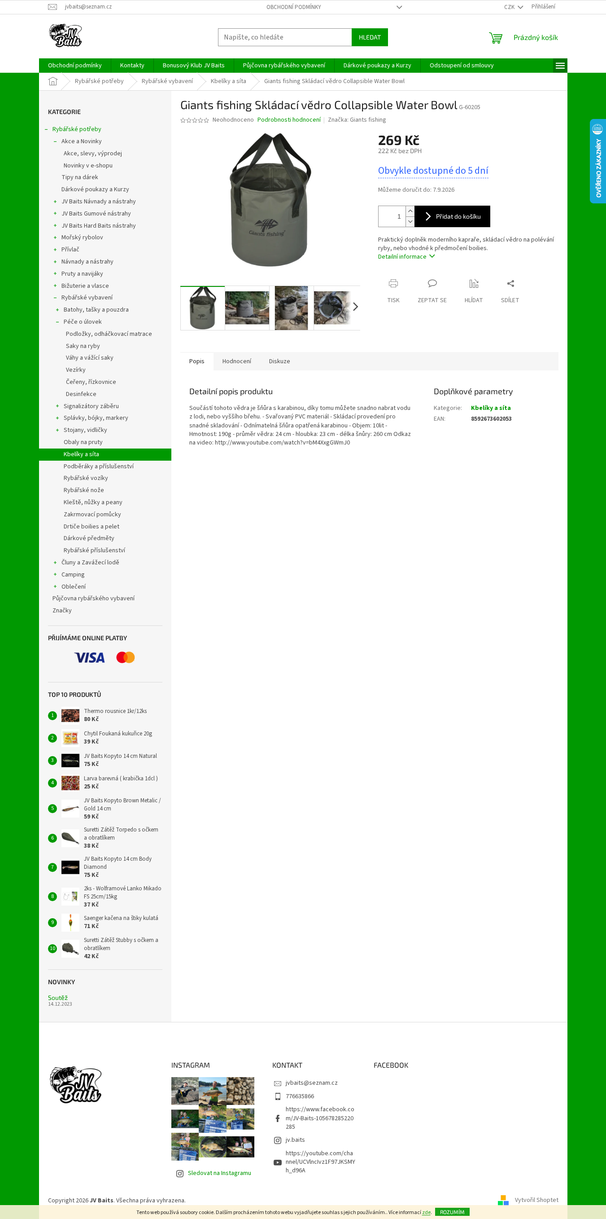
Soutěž (58, 997)
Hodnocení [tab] (236, 361)
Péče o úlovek (83, 321)
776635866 (300, 1096)
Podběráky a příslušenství (99, 466)
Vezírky (76, 369)
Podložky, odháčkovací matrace (109, 334)
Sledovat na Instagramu (219, 1173)
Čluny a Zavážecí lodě (90, 562)
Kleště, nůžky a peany (93, 502)
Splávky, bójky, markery (96, 418)
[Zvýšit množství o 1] (409, 211)
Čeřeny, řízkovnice (91, 382)
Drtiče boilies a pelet (91, 526)
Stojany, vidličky (85, 430)
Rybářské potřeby (76, 129)
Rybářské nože (84, 490)
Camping (73, 574)
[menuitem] (75, 65)
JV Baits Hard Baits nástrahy (98, 225)
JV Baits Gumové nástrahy (96, 213)
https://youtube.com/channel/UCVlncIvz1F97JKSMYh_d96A (320, 1162)
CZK (510, 7)
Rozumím (452, 1212)
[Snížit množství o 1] (409, 221)
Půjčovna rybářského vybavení (93, 598)
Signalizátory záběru (91, 406)
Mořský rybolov (82, 237)
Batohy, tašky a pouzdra (96, 309)
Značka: (357, 119)
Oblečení (73, 586)
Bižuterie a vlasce (85, 286)
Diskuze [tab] (279, 361)
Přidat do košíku (458, 216)
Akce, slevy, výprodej (93, 153)
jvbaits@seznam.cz (312, 1082)
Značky (62, 610)
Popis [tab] (197, 361)
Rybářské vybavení (87, 297)
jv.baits (295, 1139)
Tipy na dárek (79, 177)
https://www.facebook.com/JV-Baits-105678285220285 (320, 1118)
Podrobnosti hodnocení (289, 120)
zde (426, 1212)
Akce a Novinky (81, 141)
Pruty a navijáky (82, 273)
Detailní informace (402, 256)
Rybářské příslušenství (94, 550)
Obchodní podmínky (293, 7)
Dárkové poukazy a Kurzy (95, 189)
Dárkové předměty (89, 538)
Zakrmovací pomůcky (92, 514)
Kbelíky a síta (81, 454)
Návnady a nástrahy (87, 261)
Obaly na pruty (83, 442)
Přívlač (70, 249)
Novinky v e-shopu (88, 165)
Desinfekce (81, 394)
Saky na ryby (83, 346)
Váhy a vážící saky (89, 357)
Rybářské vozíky (86, 478)
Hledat (370, 37)
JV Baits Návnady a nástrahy (98, 201)
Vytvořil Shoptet (536, 1200)
